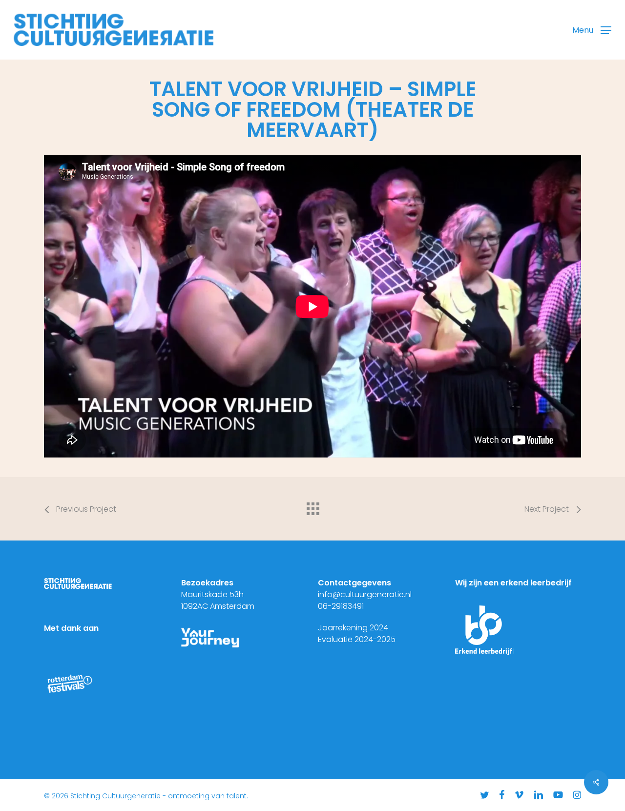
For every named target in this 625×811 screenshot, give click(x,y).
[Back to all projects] (312, 506)
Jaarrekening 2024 (353, 627)
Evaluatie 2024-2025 (357, 639)
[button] (591, 30)
